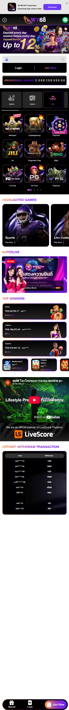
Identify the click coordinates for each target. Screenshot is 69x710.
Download (52, 7)
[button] (34, 39)
